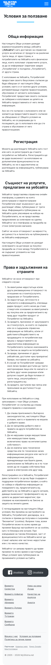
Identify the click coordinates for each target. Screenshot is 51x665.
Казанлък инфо (22, 647)
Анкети (31, 602)
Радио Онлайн (35, 647)
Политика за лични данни (18, 639)
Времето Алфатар (14, 594)
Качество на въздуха (33, 596)
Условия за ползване (30, 636)
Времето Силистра (10, 587)
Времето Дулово (13, 607)
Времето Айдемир (9, 601)
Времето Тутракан (9, 614)
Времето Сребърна (10, 623)
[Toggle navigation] (46, 3)
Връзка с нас (11, 636)
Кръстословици (11, 649)
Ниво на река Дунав (34, 587)
